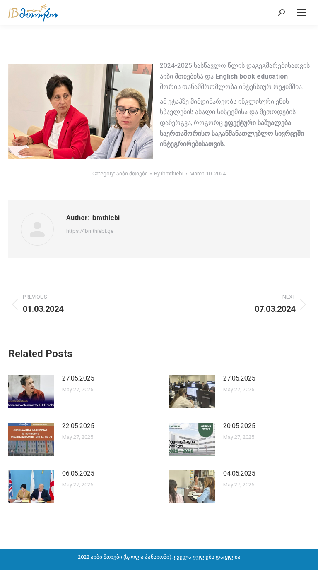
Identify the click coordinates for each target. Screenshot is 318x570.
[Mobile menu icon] (301, 12)
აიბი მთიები (132, 173)
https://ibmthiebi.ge (89, 231)
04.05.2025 (239, 473)
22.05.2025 (78, 426)
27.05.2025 (78, 378)
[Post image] (31, 391)
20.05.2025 (239, 426)
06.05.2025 (78, 473)
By (168, 173)
